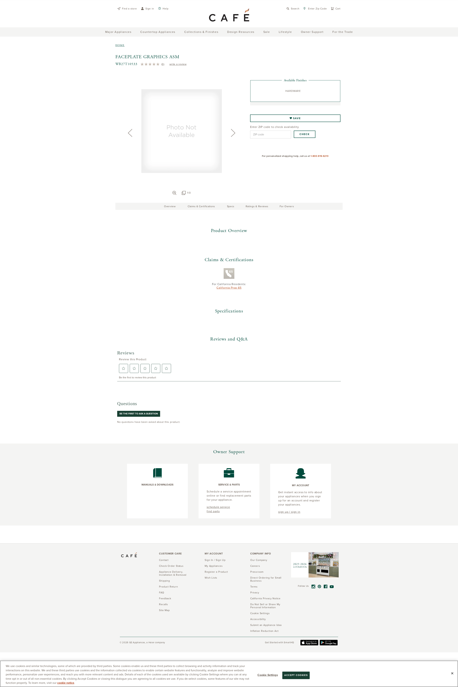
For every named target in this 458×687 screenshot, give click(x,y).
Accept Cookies (296, 675)
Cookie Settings (267, 675)
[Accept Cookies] (452, 673)
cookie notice (65, 682)
